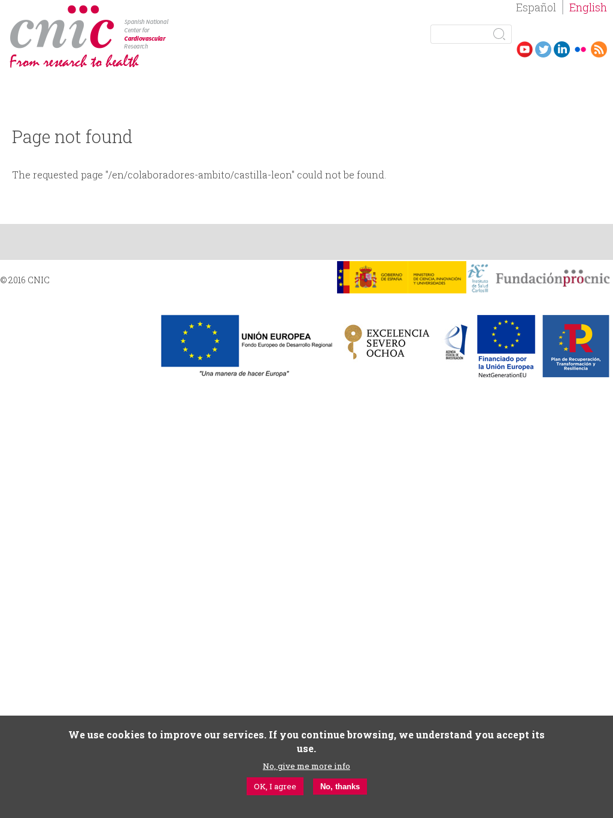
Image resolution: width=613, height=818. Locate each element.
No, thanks (340, 786)
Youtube (525, 49)
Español (536, 7)
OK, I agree (275, 786)
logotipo (177, 11)
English (588, 7)
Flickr (580, 49)
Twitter (543, 49)
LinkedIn (562, 49)
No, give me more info (306, 766)
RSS (599, 49)
